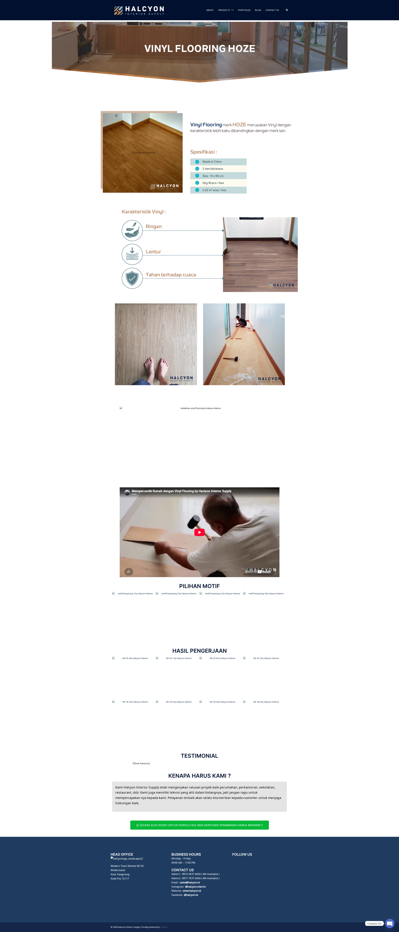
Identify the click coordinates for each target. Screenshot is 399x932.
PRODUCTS (224, 10)
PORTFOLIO (244, 10)
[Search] (287, 10)
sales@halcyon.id (190, 882)
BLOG (258, 10)
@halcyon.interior (195, 886)
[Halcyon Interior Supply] (139, 9)
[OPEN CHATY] (389, 923)
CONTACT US (272, 10)
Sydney (164, 927)
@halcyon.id (191, 895)
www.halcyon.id (192, 890)
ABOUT (210, 10)
